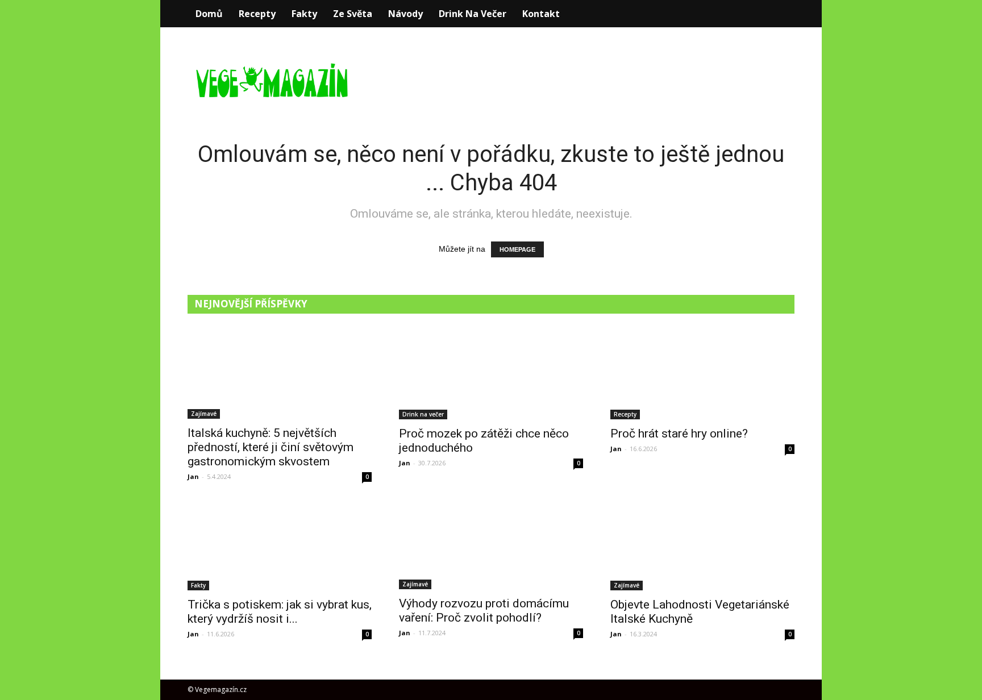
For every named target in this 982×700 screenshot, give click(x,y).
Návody (405, 13)
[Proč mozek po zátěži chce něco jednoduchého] (491, 373)
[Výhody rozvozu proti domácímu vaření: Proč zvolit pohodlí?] (491, 544)
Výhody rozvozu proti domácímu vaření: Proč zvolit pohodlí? (484, 610)
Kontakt (541, 13)
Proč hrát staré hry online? (679, 433)
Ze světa (352, 13)
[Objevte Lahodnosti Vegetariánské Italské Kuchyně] (702, 544)
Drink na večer (472, 13)
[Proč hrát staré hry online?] (702, 373)
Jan (193, 476)
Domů (209, 13)
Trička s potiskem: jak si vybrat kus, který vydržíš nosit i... (280, 612)
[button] (780, 13)
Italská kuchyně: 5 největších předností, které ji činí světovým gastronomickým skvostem (270, 447)
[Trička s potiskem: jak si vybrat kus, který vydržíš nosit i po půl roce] (280, 544)
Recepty (257, 13)
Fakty (304, 13)
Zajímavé (204, 414)
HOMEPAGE (517, 249)
